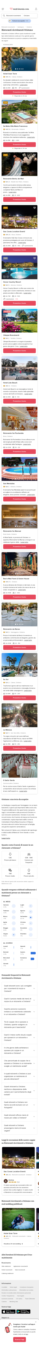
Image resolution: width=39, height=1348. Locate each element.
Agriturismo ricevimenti (21, 1266)
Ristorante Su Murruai (12, 531)
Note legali (13, 1287)
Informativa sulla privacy (9, 1290)
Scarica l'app (19, 1340)
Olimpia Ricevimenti (11, 335)
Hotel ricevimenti (7, 1270)
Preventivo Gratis (19, 92)
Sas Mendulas (9, 483)
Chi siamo (19, 1299)
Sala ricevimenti (20, 1270)
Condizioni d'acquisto (26, 1287)
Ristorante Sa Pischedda (13, 433)
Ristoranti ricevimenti (8, 27)
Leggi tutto (6, 838)
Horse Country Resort (12, 282)
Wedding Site (14, 1301)
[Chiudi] (36, 1322)
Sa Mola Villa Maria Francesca (15, 126)
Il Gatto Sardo (9, 780)
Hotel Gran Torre (10, 74)
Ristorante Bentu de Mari (13, 179)
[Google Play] (23, 1313)
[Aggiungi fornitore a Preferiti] (35, 50)
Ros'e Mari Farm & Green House (16, 579)
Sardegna (21, 27)
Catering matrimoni (8, 1273)
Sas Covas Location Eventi (14, 231)
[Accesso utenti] (36, 9)
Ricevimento (6, 1263)
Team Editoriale (30, 1299)
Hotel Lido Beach (10, 383)
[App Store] (9, 1313)
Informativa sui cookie (26, 1290)
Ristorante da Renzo (11, 629)
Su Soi (5, 679)
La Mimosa (7, 730)
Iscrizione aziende (7, 1299)
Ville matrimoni (6, 1266)
